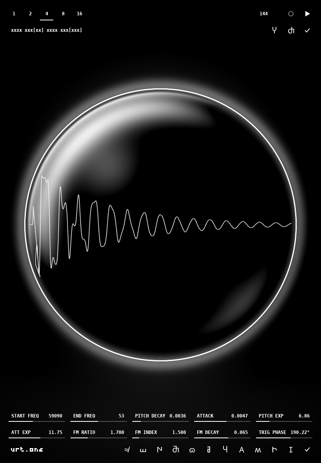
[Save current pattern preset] (307, 30)
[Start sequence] (307, 13)
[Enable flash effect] (291, 13)
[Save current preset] (307, 449)
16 (79, 13)
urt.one (27, 449)
